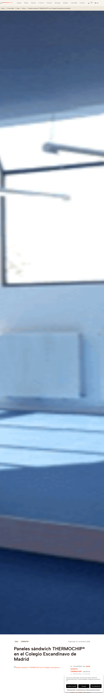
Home (2, 8)
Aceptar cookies (71, 686)
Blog (18, 8)
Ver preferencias (95, 686)
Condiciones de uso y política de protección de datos (88, 689)
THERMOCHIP (25, 641)
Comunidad (10, 8)
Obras (24, 8)
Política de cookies (71, 689)
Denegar (84, 686)
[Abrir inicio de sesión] (92, 3)
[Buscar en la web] (89, 3)
